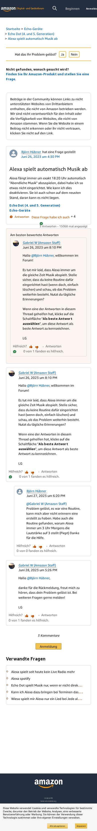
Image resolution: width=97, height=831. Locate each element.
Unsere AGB (48, 798)
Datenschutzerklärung (48, 801)
